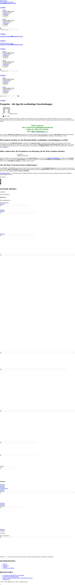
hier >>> (6, 147)
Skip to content (3, 0)
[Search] (18, 96)
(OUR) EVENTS (7, 12)
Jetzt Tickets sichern (5, 173)
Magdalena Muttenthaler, (53, 158)
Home (4, 10)
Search (2, 29)
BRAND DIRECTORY (8, 11)
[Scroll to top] (0, 584)
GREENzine (6, 14)
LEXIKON (5, 15)
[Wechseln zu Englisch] (2, 7)
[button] (37, 179)
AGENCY (5, 16)
